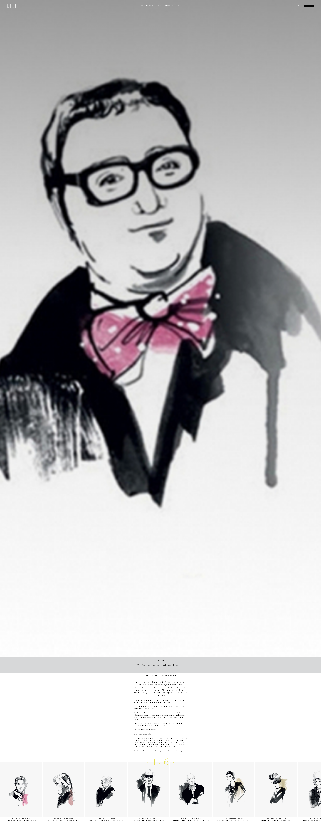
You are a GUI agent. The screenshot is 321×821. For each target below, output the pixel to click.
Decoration (168, 5)
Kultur (158, 5)
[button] (174, 762)
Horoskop (160, 660)
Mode (141, 5)
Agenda (179, 5)
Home (146, 675)
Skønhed (149, 5)
